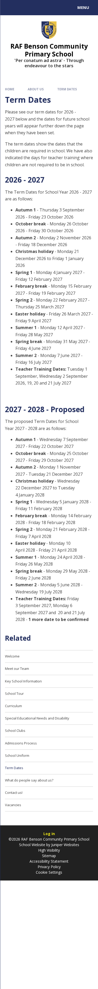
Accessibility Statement (49, 861)
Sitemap (49, 855)
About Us (36, 89)
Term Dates (67, 89)
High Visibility (49, 850)
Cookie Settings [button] (49, 872)
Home (9, 89)
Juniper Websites (64, 844)
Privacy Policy (49, 866)
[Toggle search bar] (9, 7)
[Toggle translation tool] (23, 7)
